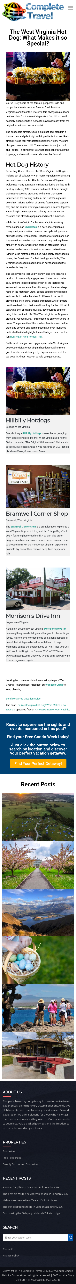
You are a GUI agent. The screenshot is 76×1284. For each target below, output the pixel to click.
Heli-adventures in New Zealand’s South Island (30, 1200)
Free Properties (12, 1157)
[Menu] (71, 8)
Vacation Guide (54, 684)
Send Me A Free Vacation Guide (23, 698)
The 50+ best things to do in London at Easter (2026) (33, 1206)
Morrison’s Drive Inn (55, 628)
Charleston (31, 226)
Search (71, 1237)
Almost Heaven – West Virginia (52, 709)
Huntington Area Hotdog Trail (26, 336)
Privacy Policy (11, 1255)
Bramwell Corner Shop (23, 526)
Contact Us (9, 1249)
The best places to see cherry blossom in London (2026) (35, 1194)
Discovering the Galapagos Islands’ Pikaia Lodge (31, 1213)
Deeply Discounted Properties (20, 1164)
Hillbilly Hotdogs (32, 433)
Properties (9, 1151)
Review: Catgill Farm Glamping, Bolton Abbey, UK (31, 1187)
